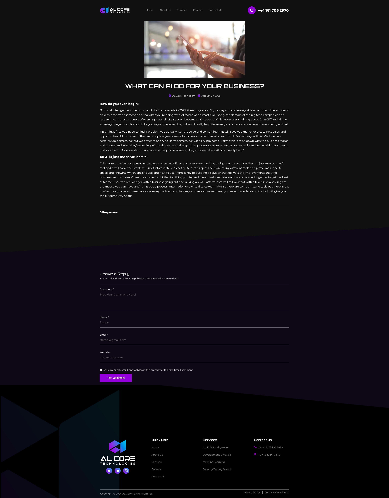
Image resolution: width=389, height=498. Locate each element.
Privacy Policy (251, 492)
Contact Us (215, 10)
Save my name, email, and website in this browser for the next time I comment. (148, 369)
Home (149, 10)
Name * (104, 317)
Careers (197, 10)
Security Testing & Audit (217, 469)
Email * (104, 335)
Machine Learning (214, 462)
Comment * (107, 289)
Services (182, 10)
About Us (165, 10)
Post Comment (116, 377)
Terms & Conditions (277, 492)
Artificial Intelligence (215, 447)
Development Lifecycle (217, 454)
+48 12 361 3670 (271, 454)
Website (105, 352)
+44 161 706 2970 (273, 10)
